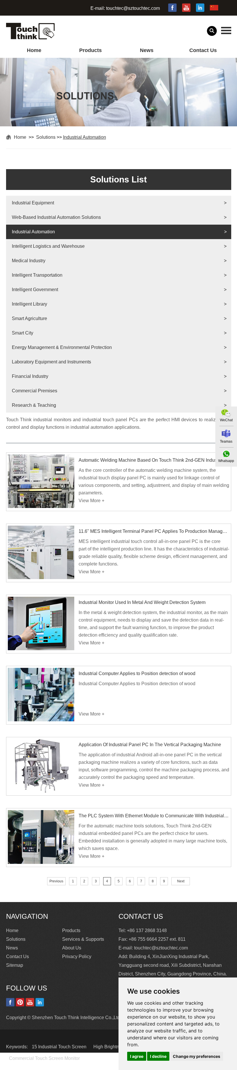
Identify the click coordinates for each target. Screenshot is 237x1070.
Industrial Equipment (33, 202)
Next (180, 881)
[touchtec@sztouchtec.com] (226, 433)
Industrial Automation (84, 137)
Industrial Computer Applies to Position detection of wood (137, 673)
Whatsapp (226, 461)
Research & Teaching (34, 405)
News (146, 50)
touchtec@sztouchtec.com (133, 8)
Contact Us (203, 50)
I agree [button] (136, 1056)
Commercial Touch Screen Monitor (44, 1058)
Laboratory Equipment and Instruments (51, 361)
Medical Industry (28, 260)
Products (90, 50)
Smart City (22, 332)
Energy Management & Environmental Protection (62, 347)
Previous (56, 881)
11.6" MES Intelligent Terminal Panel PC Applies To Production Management (154, 531)
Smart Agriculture (29, 318)
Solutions (45, 137)
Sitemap (14, 965)
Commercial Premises (34, 390)
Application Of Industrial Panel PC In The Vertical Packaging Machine (150, 744)
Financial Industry (30, 376)
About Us (71, 947)
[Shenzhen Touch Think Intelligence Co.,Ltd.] (30, 36)
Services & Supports (83, 939)
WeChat (226, 420)
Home (34, 50)
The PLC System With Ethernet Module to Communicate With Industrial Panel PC (154, 815)
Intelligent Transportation (37, 275)
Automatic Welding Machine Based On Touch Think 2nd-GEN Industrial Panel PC (154, 460)
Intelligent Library (29, 304)
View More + (91, 500)
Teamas (226, 441)
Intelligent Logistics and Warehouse (48, 246)
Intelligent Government (35, 289)
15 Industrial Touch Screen (60, 1046)
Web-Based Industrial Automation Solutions (56, 217)
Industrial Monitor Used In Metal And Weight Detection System (142, 602)
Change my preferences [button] (196, 1056)
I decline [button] (158, 1056)
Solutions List (118, 179)
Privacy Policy (76, 956)
